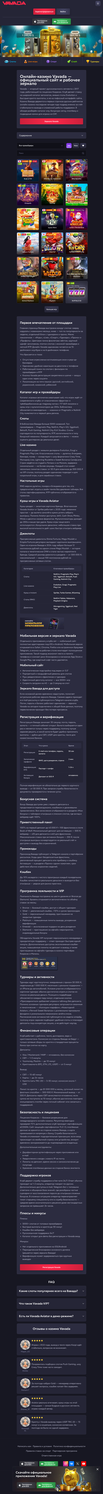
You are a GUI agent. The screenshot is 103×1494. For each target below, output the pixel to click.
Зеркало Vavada (51, 121)
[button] (3, 41)
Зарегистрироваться (44, 11)
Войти (63, 11)
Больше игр (51, 309)
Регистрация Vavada (51, 1267)
